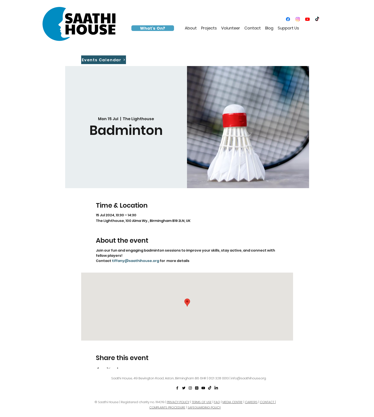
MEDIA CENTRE (232, 402)
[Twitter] (184, 388)
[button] (191, 28)
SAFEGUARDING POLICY (204, 407)
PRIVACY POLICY (178, 402)
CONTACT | (268, 402)
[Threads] (197, 388)
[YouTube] (307, 19)
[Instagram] (297, 19)
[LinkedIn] (216, 388)
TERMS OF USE (202, 402)
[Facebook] (288, 19)
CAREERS (251, 402)
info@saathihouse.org (248, 378)
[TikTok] (317, 19)
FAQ (217, 402)
